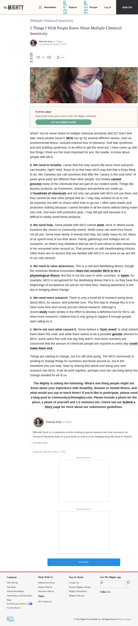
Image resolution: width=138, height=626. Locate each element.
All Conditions (45, 601)
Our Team (11, 587)
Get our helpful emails (63, 122)
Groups (93, 7)
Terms (128, 619)
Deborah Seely (46, 41)
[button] (59, 41)
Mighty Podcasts (76, 595)
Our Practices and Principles (19, 595)
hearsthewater (40, 442)
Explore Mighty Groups (80, 587)
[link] (13, 7)
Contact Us (74, 582)
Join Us (127, 7)
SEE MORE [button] (84, 562)
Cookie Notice (13, 607)
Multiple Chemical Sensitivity (51, 20)
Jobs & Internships (15, 591)
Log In (107, 7)
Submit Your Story (46, 582)
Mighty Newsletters (78, 591)
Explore (73, 7)
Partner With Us (45, 587)
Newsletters (50, 7)
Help (9, 600)
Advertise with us (46, 591)
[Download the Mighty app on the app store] (112, 584)
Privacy (122, 619)
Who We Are (12, 582)
